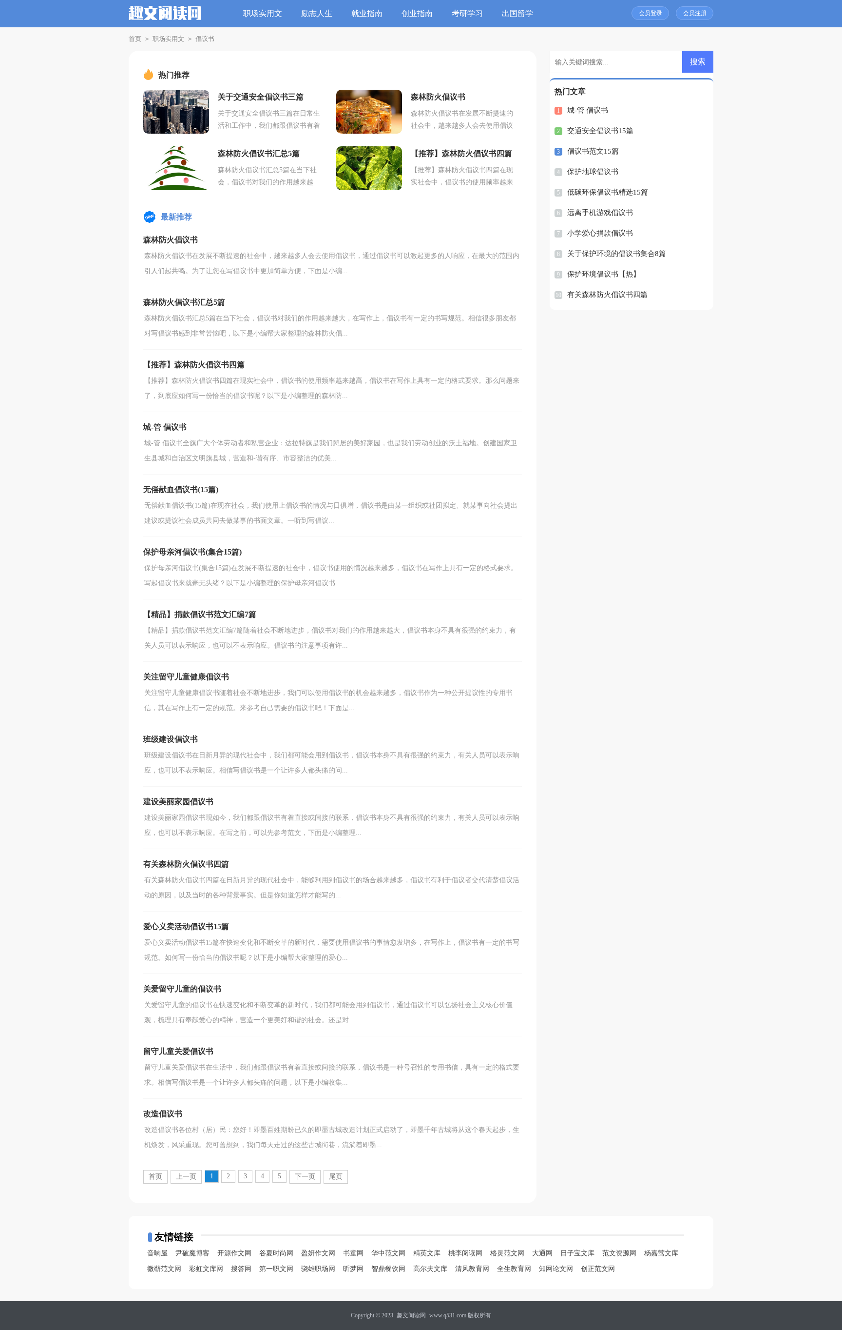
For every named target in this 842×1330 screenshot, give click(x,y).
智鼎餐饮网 (388, 1268)
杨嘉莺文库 (661, 1253)
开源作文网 (234, 1253)
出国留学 (517, 13)
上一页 (186, 1176)
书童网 (353, 1253)
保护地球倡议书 (592, 172)
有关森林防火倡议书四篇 (607, 294)
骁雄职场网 (318, 1268)
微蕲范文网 (164, 1268)
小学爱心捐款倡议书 (600, 233)
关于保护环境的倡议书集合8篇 (616, 254)
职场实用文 (262, 13)
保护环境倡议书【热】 (603, 274)
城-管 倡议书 (587, 110)
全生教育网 (514, 1268)
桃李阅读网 (465, 1253)
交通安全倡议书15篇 (600, 131)
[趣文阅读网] (165, 18)
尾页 (336, 1176)
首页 (135, 38)
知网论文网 (556, 1268)
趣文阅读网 (411, 1315)
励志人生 (316, 13)
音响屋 (157, 1253)
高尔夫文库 (430, 1268)
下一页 (305, 1176)
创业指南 (417, 13)
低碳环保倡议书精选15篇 (607, 192)
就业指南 (367, 13)
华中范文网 (388, 1253)
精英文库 (426, 1253)
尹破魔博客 (192, 1253)
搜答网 (241, 1268)
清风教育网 (472, 1268)
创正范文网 (598, 1268)
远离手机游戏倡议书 (600, 213)
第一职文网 (276, 1268)
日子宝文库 (577, 1253)
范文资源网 (619, 1253)
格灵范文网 (507, 1253)
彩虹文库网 (206, 1268)
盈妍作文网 (318, 1253)
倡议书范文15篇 (593, 151)
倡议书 (204, 38)
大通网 (542, 1253)
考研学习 (467, 13)
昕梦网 (353, 1268)
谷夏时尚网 (276, 1253)
